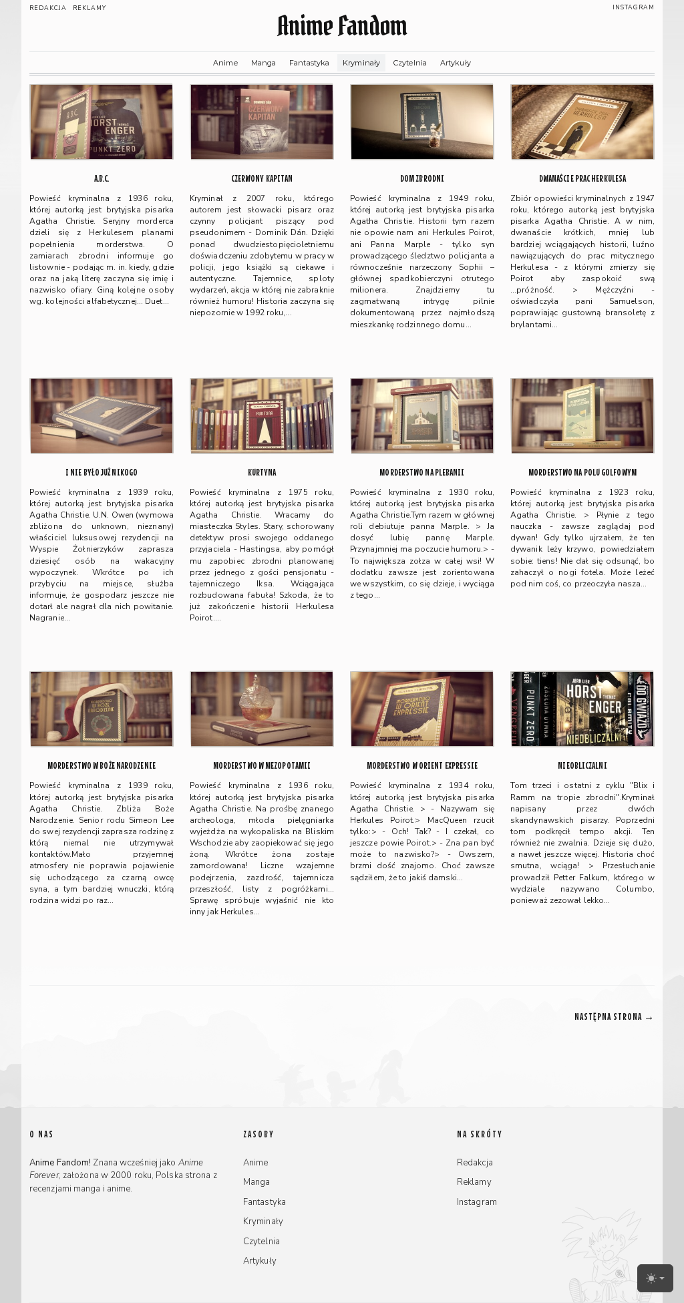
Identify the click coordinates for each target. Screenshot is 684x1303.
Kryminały (361, 62)
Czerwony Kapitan (262, 179)
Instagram (634, 7)
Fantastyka (309, 62)
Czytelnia (410, 62)
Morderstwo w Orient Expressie (422, 766)
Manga (264, 62)
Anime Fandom (342, 26)
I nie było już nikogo (101, 473)
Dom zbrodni (422, 179)
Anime (225, 62)
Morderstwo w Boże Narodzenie (101, 766)
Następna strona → (614, 1016)
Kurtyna (262, 473)
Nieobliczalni (582, 766)
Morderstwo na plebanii (421, 473)
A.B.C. (102, 179)
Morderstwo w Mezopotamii (262, 766)
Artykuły (455, 62)
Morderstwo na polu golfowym (582, 473)
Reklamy (89, 8)
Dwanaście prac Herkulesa (582, 179)
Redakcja (48, 8)
